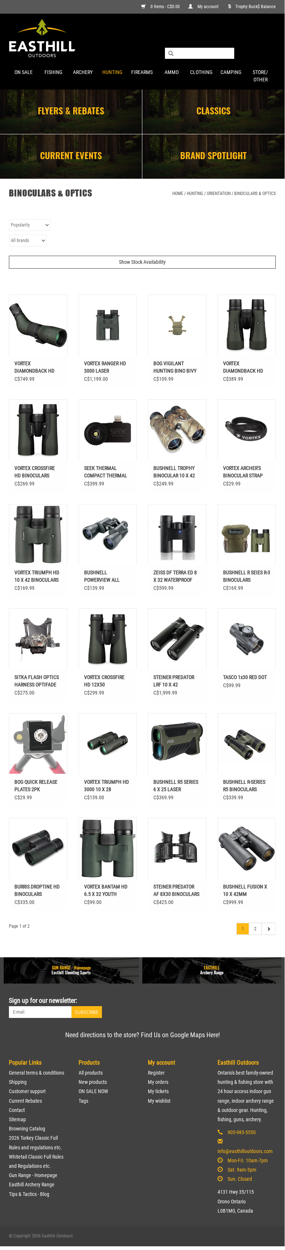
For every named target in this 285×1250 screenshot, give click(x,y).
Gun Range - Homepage (33, 1175)
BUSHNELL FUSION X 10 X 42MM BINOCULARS (245, 891)
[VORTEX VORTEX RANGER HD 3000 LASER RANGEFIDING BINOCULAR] (108, 325)
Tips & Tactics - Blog (29, 1194)
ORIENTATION (219, 193)
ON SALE (23, 72)
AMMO (172, 72)
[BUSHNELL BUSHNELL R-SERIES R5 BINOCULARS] (247, 743)
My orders (158, 1082)
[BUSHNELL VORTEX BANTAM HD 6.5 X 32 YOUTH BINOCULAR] (108, 848)
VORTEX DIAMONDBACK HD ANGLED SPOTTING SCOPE (34, 367)
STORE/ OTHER (260, 76)
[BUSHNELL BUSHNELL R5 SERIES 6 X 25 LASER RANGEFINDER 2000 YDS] (177, 743)
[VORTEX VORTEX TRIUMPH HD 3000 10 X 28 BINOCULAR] (108, 743)
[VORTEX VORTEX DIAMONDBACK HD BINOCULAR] (247, 325)
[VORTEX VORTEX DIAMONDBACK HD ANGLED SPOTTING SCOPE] (38, 325)
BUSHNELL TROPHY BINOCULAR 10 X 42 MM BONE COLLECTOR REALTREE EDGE (177, 472)
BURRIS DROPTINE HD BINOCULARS (37, 890)
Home (177, 193)
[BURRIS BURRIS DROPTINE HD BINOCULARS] (38, 848)
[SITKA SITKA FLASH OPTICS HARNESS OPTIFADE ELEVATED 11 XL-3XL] (38, 638)
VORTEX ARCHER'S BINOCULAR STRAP (243, 471)
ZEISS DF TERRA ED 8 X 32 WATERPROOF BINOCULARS (175, 576)
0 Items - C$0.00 (165, 6)
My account (208, 6)
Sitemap (17, 1119)
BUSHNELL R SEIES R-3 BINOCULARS (246, 576)
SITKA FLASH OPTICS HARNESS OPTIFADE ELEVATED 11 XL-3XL (36, 681)
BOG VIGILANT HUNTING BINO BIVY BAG (174, 367)
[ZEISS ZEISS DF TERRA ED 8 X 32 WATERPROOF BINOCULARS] (177, 534)
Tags (83, 1101)
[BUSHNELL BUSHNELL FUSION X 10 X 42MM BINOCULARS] (247, 848)
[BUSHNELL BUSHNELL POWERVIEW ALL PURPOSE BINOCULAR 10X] (108, 534)
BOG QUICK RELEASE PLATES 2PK (35, 785)
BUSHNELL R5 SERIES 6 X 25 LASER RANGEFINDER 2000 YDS (175, 786)
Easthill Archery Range (31, 1184)
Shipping (18, 1082)
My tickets (158, 1091)
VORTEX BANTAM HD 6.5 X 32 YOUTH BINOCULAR (105, 891)
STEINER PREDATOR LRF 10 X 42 (173, 681)
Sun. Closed (240, 1179)
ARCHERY (83, 72)
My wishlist (159, 1101)
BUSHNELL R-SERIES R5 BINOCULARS (244, 785)
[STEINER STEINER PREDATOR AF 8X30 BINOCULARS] (177, 848)
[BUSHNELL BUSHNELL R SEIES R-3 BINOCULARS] (247, 534)
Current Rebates (25, 1101)
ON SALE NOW (93, 1091)
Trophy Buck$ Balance (255, 6)
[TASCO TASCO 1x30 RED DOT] (247, 638)
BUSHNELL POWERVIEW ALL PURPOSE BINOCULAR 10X (107, 576)
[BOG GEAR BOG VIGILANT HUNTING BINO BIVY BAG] (177, 325)
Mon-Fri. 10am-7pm (248, 1160)
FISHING (53, 72)
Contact (17, 1110)
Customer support (27, 1091)
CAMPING (231, 72)
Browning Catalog (27, 1129)
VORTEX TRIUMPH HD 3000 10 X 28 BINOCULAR (106, 786)
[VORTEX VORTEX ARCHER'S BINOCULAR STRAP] (247, 429)
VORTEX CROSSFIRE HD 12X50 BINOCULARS (104, 681)
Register (156, 1073)
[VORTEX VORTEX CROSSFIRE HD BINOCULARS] (38, 429)
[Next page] (268, 929)
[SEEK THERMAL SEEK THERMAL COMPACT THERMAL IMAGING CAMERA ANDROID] (108, 429)
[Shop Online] (142, 38)
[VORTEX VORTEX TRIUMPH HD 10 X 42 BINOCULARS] (38, 534)
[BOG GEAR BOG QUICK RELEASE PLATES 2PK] (38, 743)
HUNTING (112, 72)
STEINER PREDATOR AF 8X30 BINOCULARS (176, 890)
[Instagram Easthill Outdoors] (270, 1001)
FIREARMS (142, 72)
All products (91, 1073)
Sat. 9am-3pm (242, 1170)
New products (93, 1082)
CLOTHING (201, 72)
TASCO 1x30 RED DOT (245, 677)
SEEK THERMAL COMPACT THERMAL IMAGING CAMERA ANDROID (105, 472)
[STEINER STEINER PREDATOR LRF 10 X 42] (177, 638)
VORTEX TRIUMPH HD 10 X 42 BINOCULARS (36, 576)
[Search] (171, 53)
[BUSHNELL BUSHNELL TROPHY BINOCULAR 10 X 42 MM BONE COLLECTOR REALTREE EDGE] (177, 429)
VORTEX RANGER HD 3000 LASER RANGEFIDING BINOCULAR (105, 367)
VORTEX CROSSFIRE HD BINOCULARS (34, 471)
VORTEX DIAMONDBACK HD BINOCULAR (243, 367)
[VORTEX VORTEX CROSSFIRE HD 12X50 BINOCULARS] (108, 638)
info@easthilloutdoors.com (245, 1151)
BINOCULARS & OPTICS (255, 193)
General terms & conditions (36, 1073)
